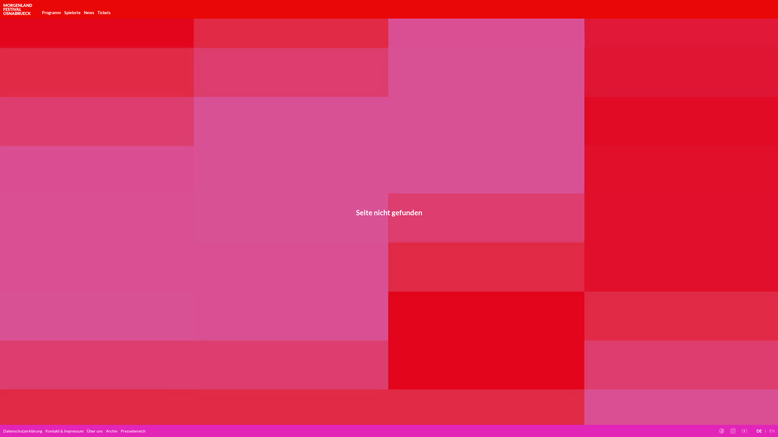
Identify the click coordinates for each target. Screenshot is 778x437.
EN (772, 430)
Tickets (104, 12)
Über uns (95, 431)
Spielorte (72, 12)
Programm (51, 12)
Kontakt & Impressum (64, 431)
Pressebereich (133, 431)
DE (759, 431)
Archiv (112, 431)
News (89, 12)
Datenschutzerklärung (22, 431)
